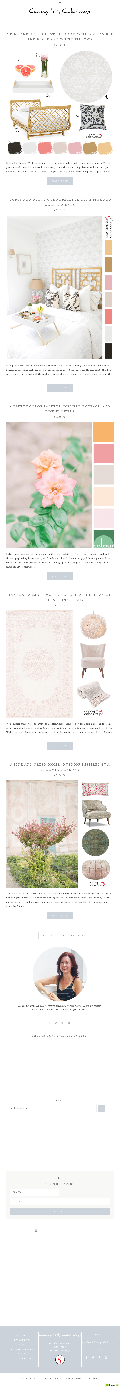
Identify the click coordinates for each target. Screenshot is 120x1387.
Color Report (22, 1358)
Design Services (22, 1349)
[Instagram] (69, 1023)
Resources (22, 1340)
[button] (60, 3)
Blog (22, 1345)
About (22, 1336)
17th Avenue (93, 1378)
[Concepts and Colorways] (60, 11)
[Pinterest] (63, 1023)
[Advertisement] (29, 1069)
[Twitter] (57, 1023)
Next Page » (78, 935)
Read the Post (60, 181)
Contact (22, 1354)
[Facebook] (50, 1023)
